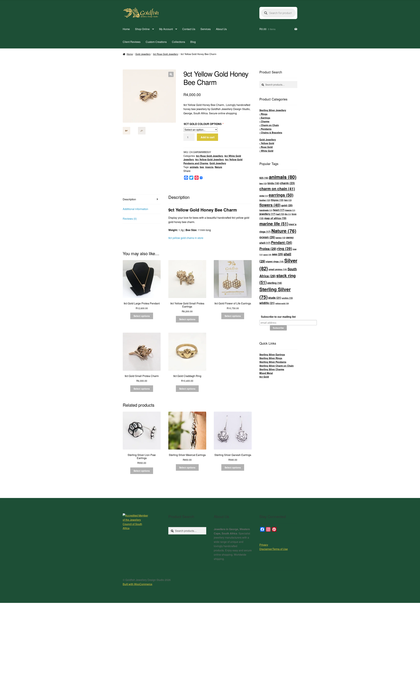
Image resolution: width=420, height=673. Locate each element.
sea (277, 254)
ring (284, 248)
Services (205, 29)
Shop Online (142, 29)
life (288, 214)
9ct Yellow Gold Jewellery (209, 159)
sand (267, 254)
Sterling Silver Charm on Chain (276, 365)
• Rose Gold (266, 147)
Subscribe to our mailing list (278, 316)
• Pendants (265, 129)
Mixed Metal (266, 373)
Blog (193, 42)
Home (126, 29)
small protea (278, 269)
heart (278, 210)
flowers (270, 205)
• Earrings (264, 117)
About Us (221, 29)
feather (264, 200)
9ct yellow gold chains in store (185, 238)
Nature (218, 167)
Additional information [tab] (135, 209)
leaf (280, 214)
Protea (267, 248)
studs (274, 298)
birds (273, 183)
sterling (274, 283)
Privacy (263, 545)
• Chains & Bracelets (270, 132)
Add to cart (207, 137)
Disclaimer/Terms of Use (273, 549)
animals (194, 167)
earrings (281, 195)
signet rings (275, 261)
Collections (178, 42)
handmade (265, 210)
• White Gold (266, 150)
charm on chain (277, 188)
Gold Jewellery (143, 54)
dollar (263, 195)
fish (288, 200)
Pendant (281, 242)
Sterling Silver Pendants (272, 362)
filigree (277, 200)
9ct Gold (264, 376)
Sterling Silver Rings (270, 358)
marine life (273, 224)
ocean (267, 237)
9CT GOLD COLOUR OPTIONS (203, 124)
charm (287, 183)
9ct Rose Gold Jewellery (165, 54)
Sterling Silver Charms (271, 369)
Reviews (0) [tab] (130, 219)
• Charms (264, 121)
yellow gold (282, 303)
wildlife (267, 303)
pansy (281, 237)
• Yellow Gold (266, 143)
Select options (142, 316)
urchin (287, 297)
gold (287, 205)
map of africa (275, 218)
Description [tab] (129, 199)
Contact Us (188, 29)
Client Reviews (131, 42)
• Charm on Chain (269, 125)
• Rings (263, 114)
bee (202, 167)
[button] (171, 74)
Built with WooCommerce (137, 584)
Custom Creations (156, 42)
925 (263, 178)
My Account (166, 29)
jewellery (267, 214)
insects (209, 167)
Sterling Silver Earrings (272, 354)
